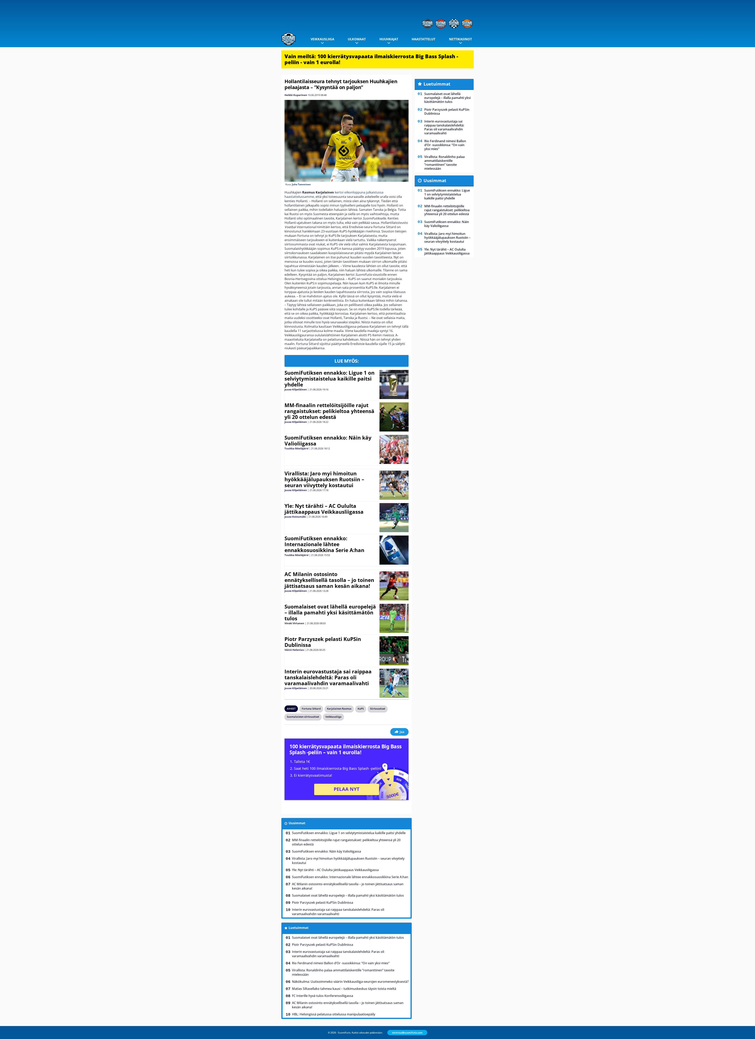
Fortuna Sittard (311, 708)
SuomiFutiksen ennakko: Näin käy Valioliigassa (328, 440)
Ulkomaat (357, 39)
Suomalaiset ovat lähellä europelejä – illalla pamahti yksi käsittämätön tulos (330, 612)
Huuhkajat (388, 39)
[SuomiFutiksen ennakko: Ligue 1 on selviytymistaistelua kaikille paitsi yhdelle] (394, 384)
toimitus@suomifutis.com (407, 1032)
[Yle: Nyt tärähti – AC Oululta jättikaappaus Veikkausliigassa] (394, 517)
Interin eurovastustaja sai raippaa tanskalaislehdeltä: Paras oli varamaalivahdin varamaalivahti (328, 677)
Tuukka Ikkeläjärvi (296, 448)
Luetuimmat (298, 928)
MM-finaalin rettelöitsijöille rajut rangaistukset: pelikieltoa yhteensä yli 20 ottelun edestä (329, 411)
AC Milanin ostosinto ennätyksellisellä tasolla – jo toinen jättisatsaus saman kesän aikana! (329, 580)
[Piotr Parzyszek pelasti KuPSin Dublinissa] (394, 650)
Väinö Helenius (294, 650)
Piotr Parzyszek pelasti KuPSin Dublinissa (323, 641)
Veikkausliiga (322, 39)
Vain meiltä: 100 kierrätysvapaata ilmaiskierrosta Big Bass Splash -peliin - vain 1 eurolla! (371, 59)
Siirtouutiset (377, 708)
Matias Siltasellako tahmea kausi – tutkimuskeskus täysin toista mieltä (344, 988)
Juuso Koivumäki (295, 516)
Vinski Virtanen (294, 623)
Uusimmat (297, 823)
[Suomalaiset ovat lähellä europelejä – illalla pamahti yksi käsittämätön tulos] (394, 618)
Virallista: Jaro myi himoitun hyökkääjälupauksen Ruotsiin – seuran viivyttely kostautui (324, 479)
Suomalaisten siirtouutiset (303, 716)
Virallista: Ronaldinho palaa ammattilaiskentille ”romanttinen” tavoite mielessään (343, 972)
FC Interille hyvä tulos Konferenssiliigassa (322, 996)
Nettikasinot (460, 39)
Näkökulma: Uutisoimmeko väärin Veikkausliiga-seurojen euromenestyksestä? (350, 981)
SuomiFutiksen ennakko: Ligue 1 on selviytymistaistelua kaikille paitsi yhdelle (330, 378)
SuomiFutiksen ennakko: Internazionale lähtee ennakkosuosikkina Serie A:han (324, 544)
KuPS (361, 708)
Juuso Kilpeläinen (296, 389)
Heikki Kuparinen (296, 95)
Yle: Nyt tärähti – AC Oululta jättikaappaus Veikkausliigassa (324, 508)
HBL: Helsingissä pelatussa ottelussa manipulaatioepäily (333, 1014)
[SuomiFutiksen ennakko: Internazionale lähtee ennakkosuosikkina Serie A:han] (394, 550)
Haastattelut (423, 39)
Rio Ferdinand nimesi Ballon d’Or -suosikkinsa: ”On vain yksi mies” (340, 963)
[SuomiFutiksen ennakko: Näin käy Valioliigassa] (394, 449)
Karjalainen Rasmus (339, 708)
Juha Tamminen (301, 184)
